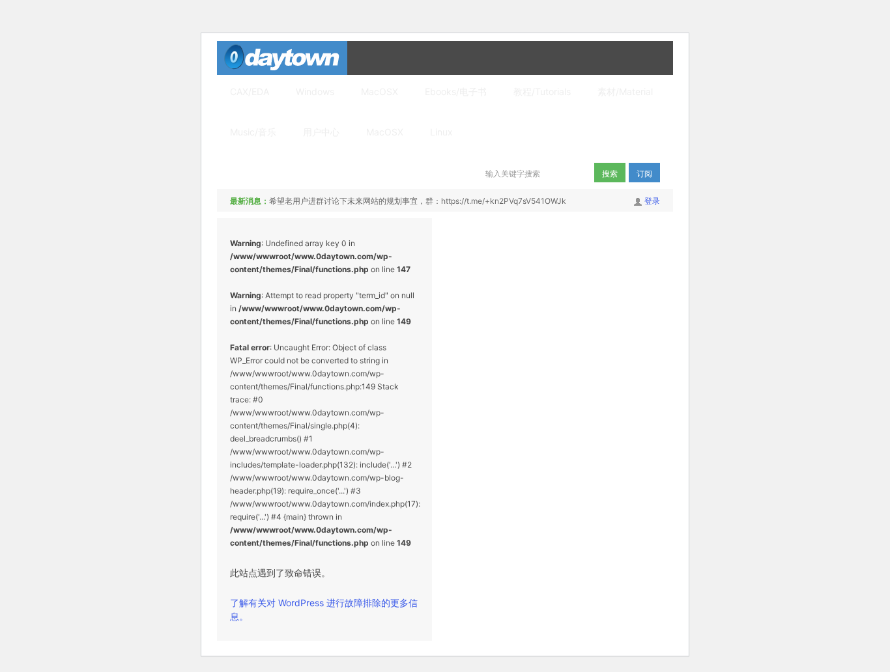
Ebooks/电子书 (456, 91)
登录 (652, 201)
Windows (315, 91)
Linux (441, 131)
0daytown (282, 58)
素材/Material (625, 91)
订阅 (644, 172)
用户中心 (321, 131)
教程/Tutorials (542, 91)
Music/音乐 (253, 131)
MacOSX (379, 91)
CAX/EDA (249, 91)
